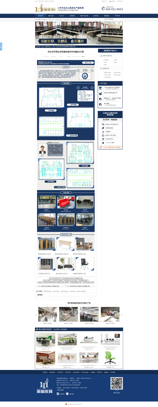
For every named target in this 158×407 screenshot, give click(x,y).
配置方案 (99, 372)
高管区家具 (52, 372)
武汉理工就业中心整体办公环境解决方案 (80, 286)
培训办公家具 (117, 72)
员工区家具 (68, 372)
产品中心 (61, 15)
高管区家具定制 (74, 19)
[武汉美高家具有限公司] (46, 11)
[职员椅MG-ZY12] (110, 358)
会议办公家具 (107, 75)
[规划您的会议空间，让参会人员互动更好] (79, 33)
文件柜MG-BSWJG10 (44, 273)
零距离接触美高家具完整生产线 (79, 303)
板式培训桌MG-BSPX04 (61, 254)
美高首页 (40, 15)
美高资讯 (96, 15)
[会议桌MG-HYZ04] (89, 358)
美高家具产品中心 (110, 51)
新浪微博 (62, 394)
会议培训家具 (72, 291)
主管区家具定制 (64, 291)
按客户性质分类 (107, 55)
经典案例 (93, 372)
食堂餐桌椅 (44, 19)
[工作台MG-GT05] (46, 339)
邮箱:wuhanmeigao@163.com (63, 382)
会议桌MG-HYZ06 (110, 349)
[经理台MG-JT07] (46, 358)
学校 (53, 46)
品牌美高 (72, 15)
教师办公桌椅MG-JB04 (79, 254)
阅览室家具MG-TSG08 (44, 254)
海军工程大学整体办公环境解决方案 (50, 286)
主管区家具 (60, 372)
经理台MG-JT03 (67, 367)
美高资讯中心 (48, 46)
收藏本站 (113, 1)
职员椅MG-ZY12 (110, 367)
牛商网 (79, 382)
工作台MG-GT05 (46, 349)
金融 (115, 62)
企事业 (115, 60)
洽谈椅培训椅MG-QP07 (79, 273)
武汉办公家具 (56, 291)
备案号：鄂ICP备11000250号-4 (84, 378)
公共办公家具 (107, 77)
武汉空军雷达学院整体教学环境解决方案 (66, 46)
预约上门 (105, 1)
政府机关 (106, 60)
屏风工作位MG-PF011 (67, 349)
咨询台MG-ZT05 (89, 349)
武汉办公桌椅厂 (66, 387)
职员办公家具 (117, 75)
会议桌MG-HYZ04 (88, 367)
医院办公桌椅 (58, 19)
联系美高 (113, 372)
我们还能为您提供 (45, 329)
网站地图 (120, 1)
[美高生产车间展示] (48, 314)
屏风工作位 (51, 19)
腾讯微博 (71, 394)
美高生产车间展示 (47, 323)
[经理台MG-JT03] (67, 358)
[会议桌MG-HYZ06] (110, 339)
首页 (43, 46)
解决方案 (51, 15)
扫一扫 (117, 391)
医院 (105, 64)
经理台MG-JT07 (46, 367)
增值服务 (106, 15)
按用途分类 (106, 68)
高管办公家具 (107, 72)
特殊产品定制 (84, 15)
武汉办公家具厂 (75, 387)
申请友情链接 (60, 390)
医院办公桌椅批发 (81, 291)
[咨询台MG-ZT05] (89, 339)
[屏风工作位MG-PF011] (67, 339)
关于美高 (117, 15)
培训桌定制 (66, 19)
